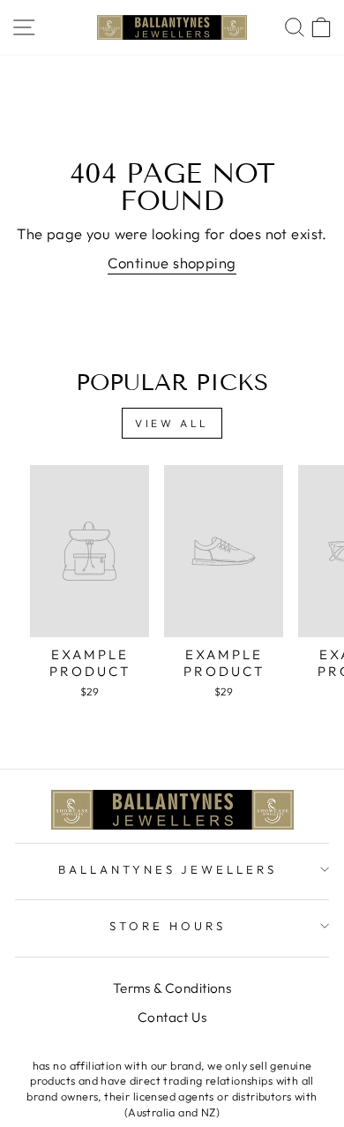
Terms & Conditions (172, 988)
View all (172, 423)
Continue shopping (172, 262)
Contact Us (172, 1017)
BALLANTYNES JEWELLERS (167, 869)
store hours (167, 926)
